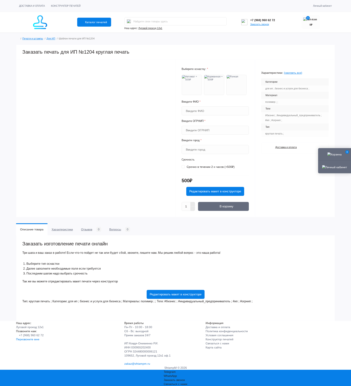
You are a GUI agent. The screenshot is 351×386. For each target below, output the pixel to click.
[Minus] (193, 209)
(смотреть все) (293, 72)
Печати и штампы (32, 38)
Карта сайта (214, 347)
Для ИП (51, 38)
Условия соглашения (219, 335)
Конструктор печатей (66, 5)
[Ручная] (236, 85)
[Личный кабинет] (334, 166)
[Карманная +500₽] (214, 85)
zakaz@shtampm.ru (137, 363)
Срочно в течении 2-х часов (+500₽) (211, 166)
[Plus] (193, 204)
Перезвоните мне (27, 339)
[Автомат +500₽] (192, 85)
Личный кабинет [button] (322, 5)
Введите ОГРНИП (193, 121)
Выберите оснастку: (195, 68)
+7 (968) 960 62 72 (262, 20)
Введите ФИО (191, 101)
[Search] (128, 21)
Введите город (192, 140)
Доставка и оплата (32, 5)
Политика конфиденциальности (227, 331)
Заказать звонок (259, 24)
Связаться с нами (217, 343)
